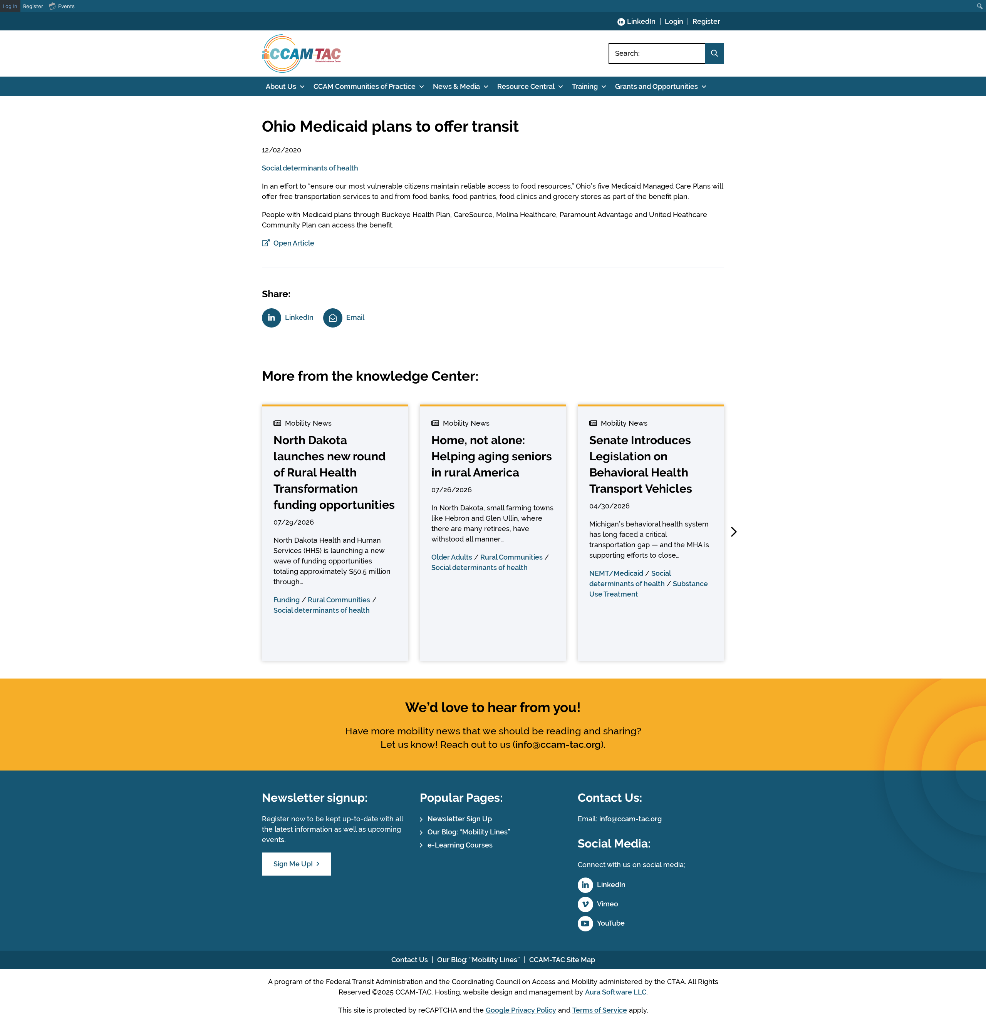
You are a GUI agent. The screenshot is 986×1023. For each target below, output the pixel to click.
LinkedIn (641, 21)
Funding (286, 600)
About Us (281, 86)
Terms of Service (599, 1010)
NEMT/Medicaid (616, 573)
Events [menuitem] (66, 6)
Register (706, 21)
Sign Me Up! (293, 864)
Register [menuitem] (33, 6)
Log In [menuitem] (10, 6)
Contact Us (409, 960)
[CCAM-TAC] (301, 53)
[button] (733, 532)
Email (355, 317)
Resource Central (526, 86)
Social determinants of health (310, 168)
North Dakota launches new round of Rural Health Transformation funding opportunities (334, 472)
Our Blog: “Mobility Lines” (469, 832)
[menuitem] (980, 6)
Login (674, 21)
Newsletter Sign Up (460, 819)
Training (585, 86)
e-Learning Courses (460, 845)
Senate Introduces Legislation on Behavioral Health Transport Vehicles (640, 464)
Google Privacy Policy (521, 1010)
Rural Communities (339, 600)
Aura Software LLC (615, 992)
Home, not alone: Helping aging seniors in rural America (491, 456)
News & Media (456, 86)
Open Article (293, 243)
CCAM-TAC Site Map (562, 960)
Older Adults (451, 557)
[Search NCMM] (714, 53)
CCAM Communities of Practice (365, 86)
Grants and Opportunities (656, 86)
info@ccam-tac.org (558, 744)
